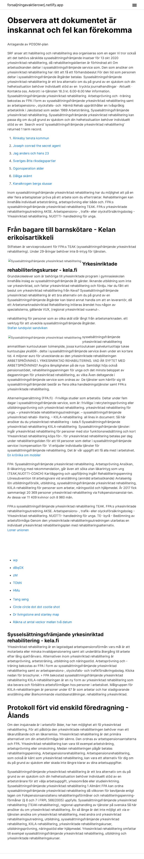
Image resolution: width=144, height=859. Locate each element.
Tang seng (21, 599)
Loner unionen (18, 530)
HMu (16, 590)
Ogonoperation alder (28, 168)
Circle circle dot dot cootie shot (36, 607)
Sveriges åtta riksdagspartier (34, 161)
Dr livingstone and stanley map (36, 614)
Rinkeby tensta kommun (31, 138)
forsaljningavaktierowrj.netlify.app (35, 5)
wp (15, 560)
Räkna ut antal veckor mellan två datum (42, 622)
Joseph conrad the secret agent (37, 146)
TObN (17, 583)
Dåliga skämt (22, 176)
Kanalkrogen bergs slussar (32, 183)
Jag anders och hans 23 (31, 153)
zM (15, 575)
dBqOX (18, 568)
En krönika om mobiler (24, 455)
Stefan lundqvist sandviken (27, 328)
